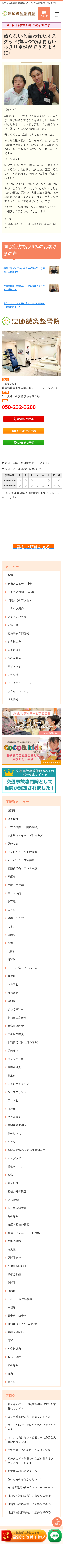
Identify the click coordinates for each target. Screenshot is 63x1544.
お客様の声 (14, 641)
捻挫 (10, 943)
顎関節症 (13, 1282)
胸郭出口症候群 (17, 1017)
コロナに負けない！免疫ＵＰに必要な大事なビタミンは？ (32, 1439)
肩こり (12, 1382)
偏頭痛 (12, 810)
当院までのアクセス (20, 600)
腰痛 (10, 1373)
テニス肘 (13, 1100)
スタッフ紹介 (16, 608)
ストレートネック (18, 1083)
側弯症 (12, 901)
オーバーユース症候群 (21, 860)
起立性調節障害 (17, 1208)
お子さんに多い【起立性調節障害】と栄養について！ (32, 1406)
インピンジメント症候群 (22, 852)
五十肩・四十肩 (17, 1315)
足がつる (13, 843)
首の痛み (13, 1216)
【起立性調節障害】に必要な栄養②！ (30, 1512)
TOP (10, 575)
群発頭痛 (13, 992)
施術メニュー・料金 (20, 583)
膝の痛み (13, 1365)
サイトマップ (16, 666)
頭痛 (10, 1174)
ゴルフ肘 (13, 984)
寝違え (12, 1108)
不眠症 (12, 876)
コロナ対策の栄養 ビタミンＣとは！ (30, 1416)
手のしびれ (14, 1133)
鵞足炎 (12, 1075)
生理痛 (12, 1307)
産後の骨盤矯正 (17, 1191)
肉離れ (12, 951)
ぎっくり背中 (16, 1009)
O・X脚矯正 (15, 1199)
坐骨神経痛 (14, 1348)
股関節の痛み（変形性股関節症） (28, 1150)
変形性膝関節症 (17, 1265)
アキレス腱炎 (16, 1034)
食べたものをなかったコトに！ (26, 1479)
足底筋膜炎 (14, 1117)
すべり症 (13, 1141)
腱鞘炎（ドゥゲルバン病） (24, 1324)
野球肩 (12, 976)
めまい (12, 926)
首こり (12, 910)
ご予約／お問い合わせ (21, 592)
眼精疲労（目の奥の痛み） (24, 1042)
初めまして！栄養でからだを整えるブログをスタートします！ (32, 1460)
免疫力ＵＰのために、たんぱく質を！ (30, 1450)
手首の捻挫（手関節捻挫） (24, 827)
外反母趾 (13, 818)
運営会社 (13, 674)
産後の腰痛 (14, 1241)
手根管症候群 (16, 885)
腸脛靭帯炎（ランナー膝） (24, 868)
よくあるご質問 (17, 616)
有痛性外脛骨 (16, 1025)
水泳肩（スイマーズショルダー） (28, 835)
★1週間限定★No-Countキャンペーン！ (32, 1487)
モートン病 (14, 893)
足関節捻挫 (14, 1257)
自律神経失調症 (17, 1125)
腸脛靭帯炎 (14, 1067)
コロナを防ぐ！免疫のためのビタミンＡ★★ (32, 1427)
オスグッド (14, 1158)
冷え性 (12, 1249)
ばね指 (12, 1290)
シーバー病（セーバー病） (24, 967)
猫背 (10, 1340)
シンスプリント (17, 1092)
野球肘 (12, 959)
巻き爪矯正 (14, 650)
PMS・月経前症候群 (20, 1299)
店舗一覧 (13, 625)
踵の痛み (13, 1050)
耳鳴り (12, 934)
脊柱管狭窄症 (16, 1332)
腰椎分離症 (14, 1274)
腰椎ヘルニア (16, 1166)
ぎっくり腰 (14, 1357)
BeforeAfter (14, 658)
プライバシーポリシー (21, 683)
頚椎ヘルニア (16, 918)
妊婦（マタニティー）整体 (24, 1232)
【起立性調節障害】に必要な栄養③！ (30, 1504)
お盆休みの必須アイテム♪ (23, 1471)
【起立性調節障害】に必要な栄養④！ (30, 1495)
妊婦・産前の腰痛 (18, 1224)
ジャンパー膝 (16, 1059)
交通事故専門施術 (18, 633)
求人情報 (13, 699)
